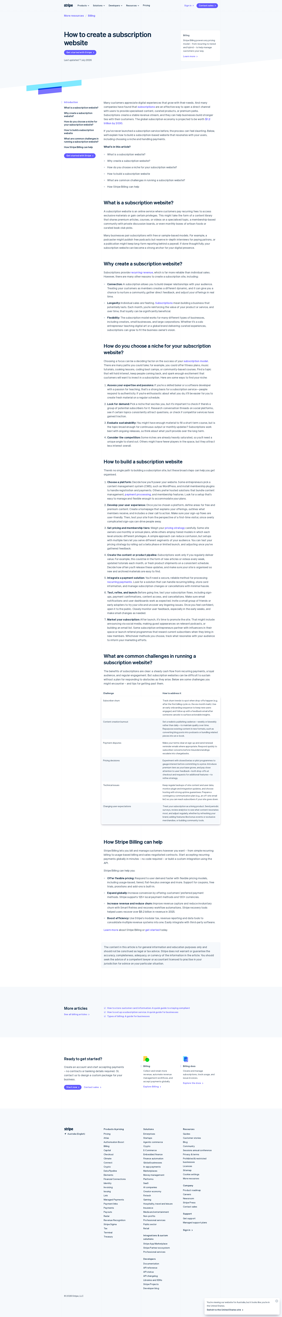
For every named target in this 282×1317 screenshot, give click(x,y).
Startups (147, 1137)
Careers (187, 1194)
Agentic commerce (153, 1142)
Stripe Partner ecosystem (156, 1247)
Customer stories (192, 1137)
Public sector (150, 1224)
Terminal (108, 1232)
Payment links (111, 1203)
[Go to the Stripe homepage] (67, 1129)
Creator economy (152, 1191)
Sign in (188, 5)
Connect (108, 1162)
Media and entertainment (156, 1211)
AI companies (150, 1187)
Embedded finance (153, 1154)
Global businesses (152, 1162)
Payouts (108, 1211)
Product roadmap (192, 1190)
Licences (187, 1166)
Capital (107, 1150)
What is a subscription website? (81, 107)
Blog (185, 1142)
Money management (153, 1174)
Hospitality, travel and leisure (158, 1203)
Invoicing (108, 1187)
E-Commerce (150, 1150)
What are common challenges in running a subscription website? (81, 140)
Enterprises (149, 1133)
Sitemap (187, 1170)
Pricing (146, 5)
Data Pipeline (110, 1170)
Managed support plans (195, 1222)
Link (106, 1195)
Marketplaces (150, 1170)
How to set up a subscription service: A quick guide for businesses (142, 1012)
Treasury (108, 1236)
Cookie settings (191, 1174)
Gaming (147, 1199)
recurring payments (119, 581)
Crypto (107, 1166)
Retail (146, 1228)
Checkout (109, 1154)
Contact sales (206, 5)
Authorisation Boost (114, 1142)
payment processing (138, 494)
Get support (189, 1218)
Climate (107, 1158)
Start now (71, 1087)
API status (148, 1271)
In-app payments (152, 1166)
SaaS (145, 1183)
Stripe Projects (151, 1284)
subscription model (196, 361)
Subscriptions (164, 303)
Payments (109, 1207)
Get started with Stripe (79, 52)
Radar (107, 1216)
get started (152, 929)
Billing (91, 15)
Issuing (107, 1191)
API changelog (150, 1275)
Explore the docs (192, 1082)
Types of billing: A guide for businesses (128, 1016)
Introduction (71, 102)
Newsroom (188, 1198)
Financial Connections (115, 1179)
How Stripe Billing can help (78, 147)
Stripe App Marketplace (155, 1243)
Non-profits (149, 1216)
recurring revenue (141, 272)
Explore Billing (151, 1086)
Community (189, 1146)
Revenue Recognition (114, 1220)
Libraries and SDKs (152, 1280)
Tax (106, 1228)
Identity (108, 1183)
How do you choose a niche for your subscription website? (80, 123)
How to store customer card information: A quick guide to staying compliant (148, 1007)
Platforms (148, 1179)
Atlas (106, 1137)
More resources (74, 15)
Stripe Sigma (110, 1224)
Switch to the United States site (224, 1309)
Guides (186, 1133)
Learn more (189, 56)
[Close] (276, 1301)
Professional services (154, 1220)
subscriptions (146, 106)
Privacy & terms (191, 1154)
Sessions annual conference (197, 1150)
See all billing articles (75, 1014)
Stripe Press (189, 1202)
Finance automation (153, 1158)
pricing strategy (175, 527)
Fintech (147, 1195)
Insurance (148, 1207)
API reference (150, 1267)
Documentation (151, 1263)
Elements (108, 1174)
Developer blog (151, 1288)
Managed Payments (114, 1199)
